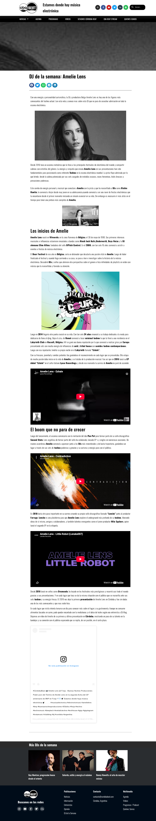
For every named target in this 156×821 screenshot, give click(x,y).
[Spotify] (125, 7)
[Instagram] (97, 7)
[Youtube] (109, 7)
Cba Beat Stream (110, 19)
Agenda (38, 19)
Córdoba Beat (64, 719)
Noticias (23, 19)
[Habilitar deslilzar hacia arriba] (151, 816)
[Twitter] (114, 7)
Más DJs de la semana (43, 744)
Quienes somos (130, 19)
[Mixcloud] (120, 7)
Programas (53, 19)
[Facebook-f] (103, 7)
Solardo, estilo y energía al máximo (77, 775)
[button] (31, 85)
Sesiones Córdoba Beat (87, 19)
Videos (68, 19)
